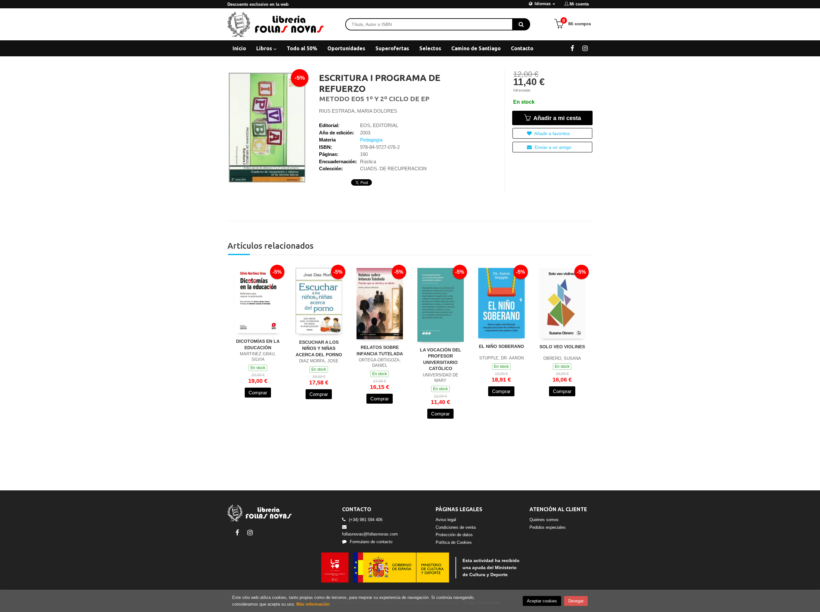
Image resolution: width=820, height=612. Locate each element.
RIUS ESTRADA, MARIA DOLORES (358, 111)
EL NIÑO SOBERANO (501, 346)
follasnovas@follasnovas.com (370, 534)
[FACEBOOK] (572, 48)
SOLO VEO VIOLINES (562, 346)
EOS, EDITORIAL (379, 125)
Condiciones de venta (456, 527)
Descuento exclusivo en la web (258, 4)
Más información (313, 604)
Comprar (258, 392)
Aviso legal (446, 519)
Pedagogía (371, 139)
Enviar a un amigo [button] (552, 147)
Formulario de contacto (371, 541)
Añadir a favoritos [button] (551, 133)
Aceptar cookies (542, 601)
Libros (264, 48)
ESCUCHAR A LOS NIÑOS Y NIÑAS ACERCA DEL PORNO (319, 348)
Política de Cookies (454, 542)
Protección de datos (454, 534)
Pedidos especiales (547, 527)
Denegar (576, 601)
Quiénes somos (544, 519)
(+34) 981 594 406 (365, 519)
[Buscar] (521, 24)
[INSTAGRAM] (585, 48)
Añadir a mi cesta (556, 118)
